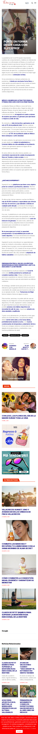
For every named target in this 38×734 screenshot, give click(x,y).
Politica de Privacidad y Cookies (26, 728)
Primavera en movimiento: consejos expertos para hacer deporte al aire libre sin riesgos (27, 706)
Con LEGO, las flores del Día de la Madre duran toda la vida (19, 417)
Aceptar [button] (19, 731)
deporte (5, 335)
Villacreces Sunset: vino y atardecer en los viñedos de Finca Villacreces (16, 512)
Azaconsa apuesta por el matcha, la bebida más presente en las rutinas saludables (9, 706)
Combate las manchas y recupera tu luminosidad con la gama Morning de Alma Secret (18, 546)
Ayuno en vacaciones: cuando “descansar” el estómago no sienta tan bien (27, 668)
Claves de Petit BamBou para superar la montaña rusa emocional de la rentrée (16, 614)
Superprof (25, 335)
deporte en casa (15, 335)
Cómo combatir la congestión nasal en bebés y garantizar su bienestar (18, 580)
